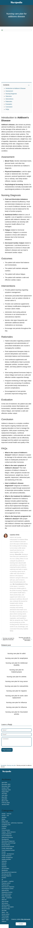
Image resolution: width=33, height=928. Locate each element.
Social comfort (5, 914)
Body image (5, 821)
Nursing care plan (6, 874)
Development (5, 839)
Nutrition (4, 877)
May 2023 (4, 797)
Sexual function (6, 908)
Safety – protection (7, 897)
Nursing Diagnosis (11, 93)
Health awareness (6, 855)
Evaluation (9, 104)
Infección (4, 863)
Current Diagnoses (7, 835)
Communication (6, 830)
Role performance (6, 894)
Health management (7, 857)
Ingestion (4, 866)
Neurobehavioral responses (9, 872)
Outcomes (9, 96)
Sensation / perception (8, 906)
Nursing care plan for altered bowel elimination (24, 639)
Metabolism (5, 870)
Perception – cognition (8, 881)
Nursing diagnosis (6, 875)
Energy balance (6, 844)
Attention (4, 817)
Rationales (9, 101)
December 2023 (6, 784)
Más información (25, 919)
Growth (4, 852)
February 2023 (6, 802)
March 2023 (5, 800)
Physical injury (5, 885)
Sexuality (4, 910)
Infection (4, 864)
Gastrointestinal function (8, 850)
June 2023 (4, 795)
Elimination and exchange (8, 843)
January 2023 (5, 804)
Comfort (4, 828)
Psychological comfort (7, 888)
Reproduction (5, 890)
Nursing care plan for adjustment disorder (8, 638)
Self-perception (6, 905)
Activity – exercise (6, 813)
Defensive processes (7, 837)
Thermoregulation (6, 916)
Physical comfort (6, 883)
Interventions (9, 99)
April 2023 (4, 799)
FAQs (7, 109)
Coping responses (6, 833)
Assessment (9, 91)
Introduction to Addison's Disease (16, 88)
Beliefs (3, 819)
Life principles (5, 868)
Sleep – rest (5, 912)
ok (2, 879)
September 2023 (6, 790)
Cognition (4, 826)
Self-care (4, 899)
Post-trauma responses (8, 886)
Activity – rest (5, 815)
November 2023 (6, 786)
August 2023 (5, 791)
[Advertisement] (16, 64)
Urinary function (6, 917)
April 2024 (4, 782)
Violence (4, 921)
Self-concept (5, 901)
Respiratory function (7, 892)
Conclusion (9, 107)
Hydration (4, 861)
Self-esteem (5, 903)
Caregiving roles (6, 824)
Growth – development (8, 854)
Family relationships (7, 848)
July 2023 (4, 793)
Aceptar (21, 924)
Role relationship (6, 896)
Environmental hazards (8, 846)
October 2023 (5, 788)
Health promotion (6, 859)
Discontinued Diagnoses (8, 841)
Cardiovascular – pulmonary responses (12, 822)
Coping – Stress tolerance (9, 832)
